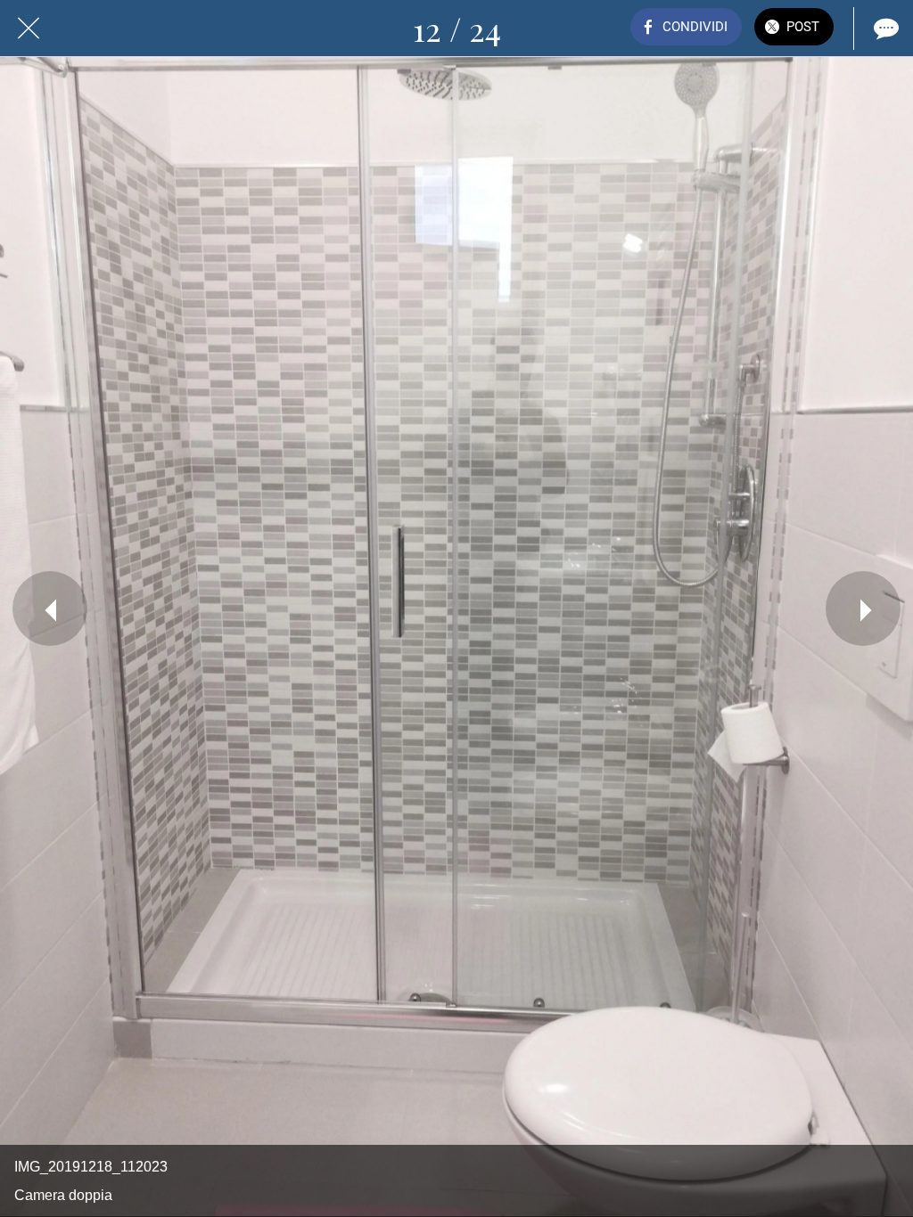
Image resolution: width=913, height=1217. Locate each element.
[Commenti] (884, 28)
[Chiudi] (28, 28)
